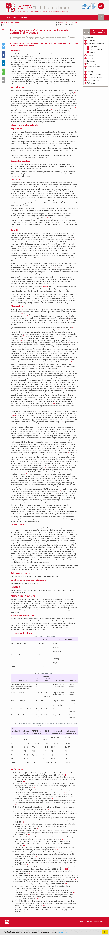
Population (93, 47)
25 (60, 490)
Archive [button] (24, 18)
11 (38, 401)
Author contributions (94, 74)
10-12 (52, 109)
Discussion (91, 58)
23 (18, 377)
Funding (90, 72)
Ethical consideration (94, 77)
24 (63, 388)
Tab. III (13, 415)
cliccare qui (63, 932)
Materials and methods (95, 43)
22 (23, 336)
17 (44, 168)
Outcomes (93, 52)
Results (90, 55)
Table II (55, 267)
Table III (46, 287)
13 (68, 342)
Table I (75, 240)
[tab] (86, 32)
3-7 (33, 105)
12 (25, 377)
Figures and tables (94, 80)
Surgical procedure (96, 49)
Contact (83, 922)
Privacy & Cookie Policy (95, 922)
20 (60, 313)
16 (42, 168)
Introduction (91, 40)
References (91, 83)
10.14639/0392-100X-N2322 (68, 23)
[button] (3, 46)
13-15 (70, 111)
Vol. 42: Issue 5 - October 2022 (13, 23)
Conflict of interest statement (92, 67)
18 (52, 202)
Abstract (90, 38)
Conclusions (91, 61)
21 (73, 327)
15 (27, 315)
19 (47, 217)
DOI (66, 775)
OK (105, 932)
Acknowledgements (94, 64)
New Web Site (12, 18)
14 (25, 315)
